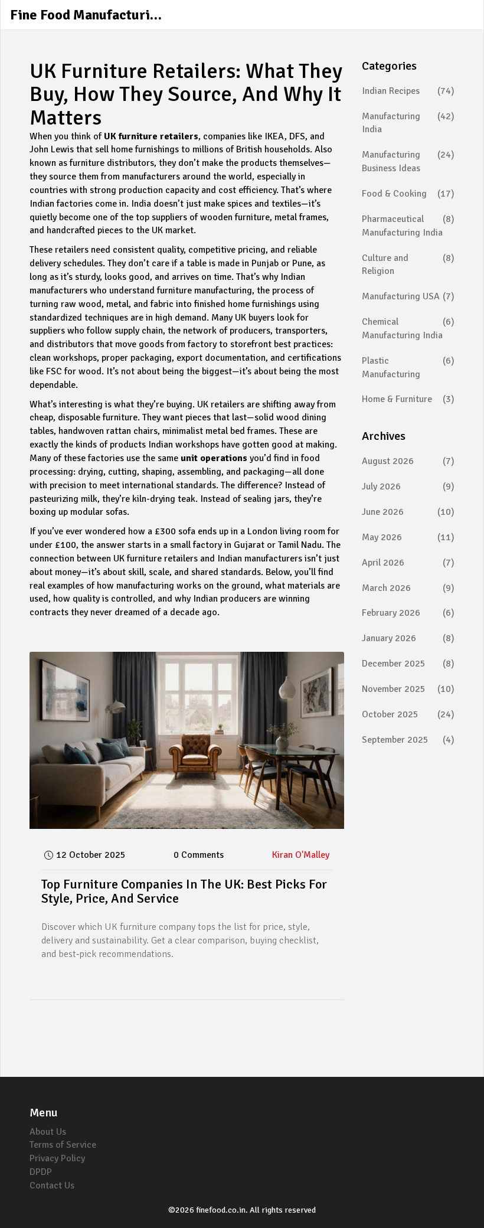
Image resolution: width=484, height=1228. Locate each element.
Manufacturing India (408, 123)
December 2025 (408, 663)
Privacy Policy (57, 1158)
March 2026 (408, 588)
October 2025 (408, 714)
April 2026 (408, 563)
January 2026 (408, 638)
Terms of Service (63, 1145)
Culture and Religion (408, 264)
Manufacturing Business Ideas (408, 161)
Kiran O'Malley (300, 855)
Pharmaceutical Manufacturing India (408, 226)
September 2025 (408, 740)
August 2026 (408, 461)
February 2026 (408, 613)
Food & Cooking (408, 194)
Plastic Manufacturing (408, 367)
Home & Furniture (408, 399)
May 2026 (408, 537)
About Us (48, 1132)
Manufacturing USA (408, 296)
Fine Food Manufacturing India (98, 15)
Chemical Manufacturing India (408, 328)
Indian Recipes (408, 91)
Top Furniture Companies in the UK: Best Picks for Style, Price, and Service (184, 891)
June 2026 (408, 512)
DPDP (41, 1172)
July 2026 (408, 486)
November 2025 (408, 689)
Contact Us (52, 1185)
